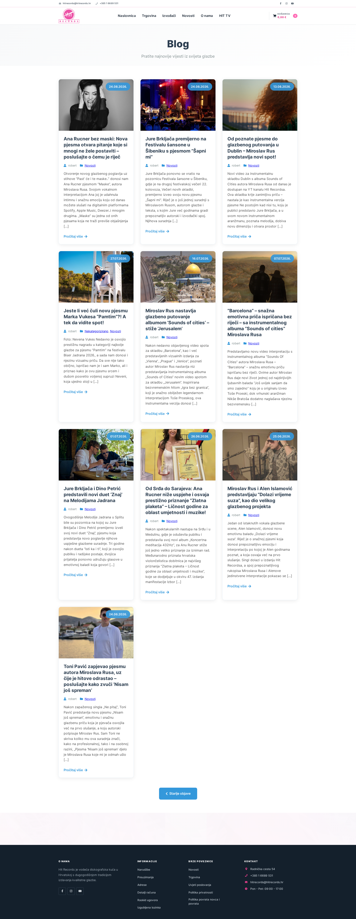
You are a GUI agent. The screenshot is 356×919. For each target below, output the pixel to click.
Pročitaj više (73, 236)
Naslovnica (127, 16)
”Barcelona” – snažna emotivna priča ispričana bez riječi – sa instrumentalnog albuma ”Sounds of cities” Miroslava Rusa (259, 322)
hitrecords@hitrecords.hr (77, 3)
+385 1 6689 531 (109, 3)
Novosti (188, 16)
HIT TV (225, 16)
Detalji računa (146, 892)
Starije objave (180, 793)
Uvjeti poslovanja (200, 884)
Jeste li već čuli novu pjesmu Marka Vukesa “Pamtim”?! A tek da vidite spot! (96, 316)
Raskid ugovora (147, 900)
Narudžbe (143, 869)
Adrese (142, 884)
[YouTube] (292, 3)
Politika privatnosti (201, 892)
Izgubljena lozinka (149, 907)
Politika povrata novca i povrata (204, 901)
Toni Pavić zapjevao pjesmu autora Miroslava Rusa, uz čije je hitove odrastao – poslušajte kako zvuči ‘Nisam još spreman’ (96, 678)
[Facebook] (280, 3)
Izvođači (169, 16)
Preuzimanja (145, 877)
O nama (207, 16)
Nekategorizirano (96, 331)
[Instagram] (286, 3)
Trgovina (149, 16)
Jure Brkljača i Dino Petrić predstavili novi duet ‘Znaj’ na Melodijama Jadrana (93, 494)
